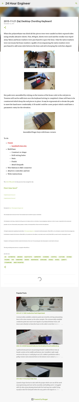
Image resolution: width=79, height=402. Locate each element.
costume (62, 257)
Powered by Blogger (41, 399)
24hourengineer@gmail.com (29, 231)
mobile (51, 259)
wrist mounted (19, 262)
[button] (5, 27)
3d (5, 257)
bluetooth (28, 257)
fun (13, 259)
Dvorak (69, 257)
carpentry (37, 257)
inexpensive (34, 259)
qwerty (63, 259)
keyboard (43, 259)
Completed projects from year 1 (9, 194)
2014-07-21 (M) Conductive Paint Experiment (30, 313)
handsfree (19, 259)
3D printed (11, 257)
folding (7, 259)
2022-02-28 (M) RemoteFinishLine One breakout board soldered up (37, 346)
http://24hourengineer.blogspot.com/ (16, 208)
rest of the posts (10, 182)
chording (46, 257)
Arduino (19, 257)
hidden (27, 259)
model (57, 259)
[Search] (33, 3)
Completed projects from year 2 (9, 198)
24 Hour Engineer (17, 3)
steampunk (8, 262)
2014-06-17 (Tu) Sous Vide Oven (26, 379)
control (54, 257)
